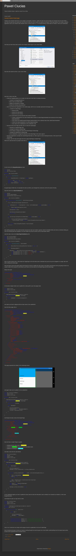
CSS (75, 77)
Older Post (67, 539)
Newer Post (7, 539)
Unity (75, 116)
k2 (74, 92)
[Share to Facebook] (19, 534)
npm (74, 97)
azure (75, 68)
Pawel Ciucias (14, 6)
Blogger (49, 548)
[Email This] (16, 534)
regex (75, 107)
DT (74, 85)
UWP (75, 117)
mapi (75, 95)
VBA (74, 122)
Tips (74, 111)
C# (74, 74)
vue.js (75, 125)
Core (75, 76)
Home (37, 539)
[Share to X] (18, 534)
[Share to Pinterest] (20, 534)
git (74, 86)
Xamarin (9, 536)
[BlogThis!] (17, 534)
